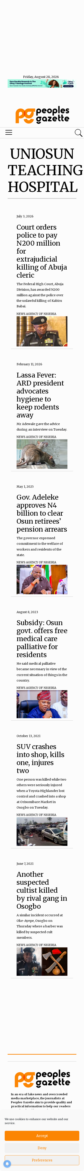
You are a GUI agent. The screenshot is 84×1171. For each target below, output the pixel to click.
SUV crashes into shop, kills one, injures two (41, 758)
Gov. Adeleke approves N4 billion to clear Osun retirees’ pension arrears (42, 513)
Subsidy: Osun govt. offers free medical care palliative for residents (42, 638)
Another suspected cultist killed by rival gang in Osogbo (42, 890)
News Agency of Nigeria (36, 314)
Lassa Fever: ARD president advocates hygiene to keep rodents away (40, 395)
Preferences (42, 1160)
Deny (42, 1148)
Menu (28, 133)
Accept (42, 1136)
